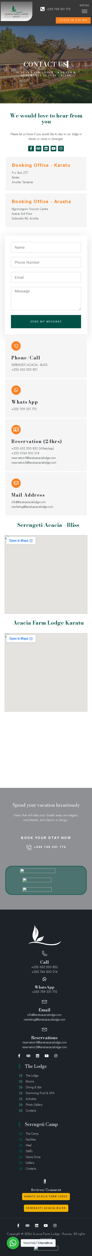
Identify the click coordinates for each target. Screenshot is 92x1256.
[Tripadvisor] (39, 149)
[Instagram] (61, 149)
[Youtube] (53, 149)
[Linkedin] (46, 149)
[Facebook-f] (31, 149)
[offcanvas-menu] (84, 11)
